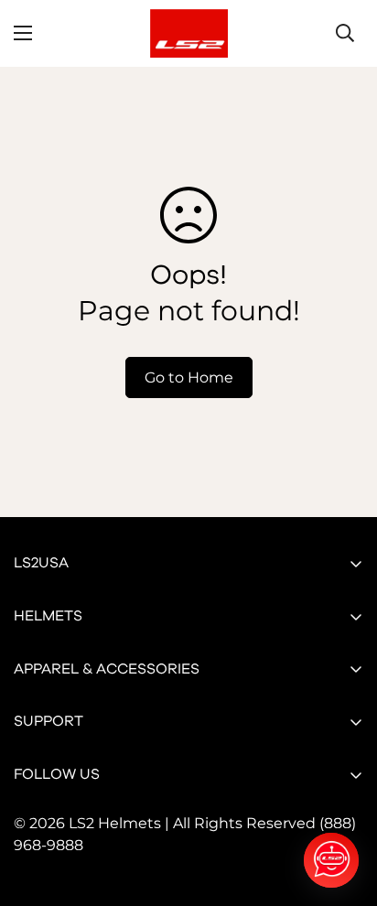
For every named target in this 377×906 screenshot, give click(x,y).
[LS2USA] (189, 33)
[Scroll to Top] (344, 809)
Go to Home (189, 377)
